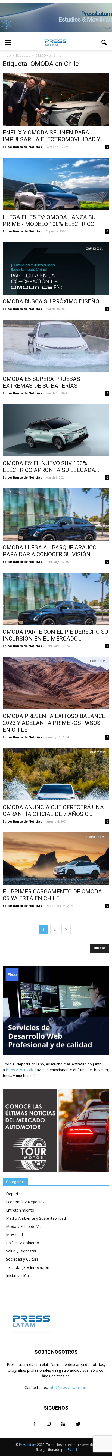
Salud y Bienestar (21, 1251)
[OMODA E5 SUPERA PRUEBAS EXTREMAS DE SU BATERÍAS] (56, 346)
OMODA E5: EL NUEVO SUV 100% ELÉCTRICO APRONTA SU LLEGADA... (51, 466)
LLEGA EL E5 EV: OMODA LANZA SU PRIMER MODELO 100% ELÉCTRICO (49, 220)
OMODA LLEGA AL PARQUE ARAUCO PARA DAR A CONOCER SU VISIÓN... (50, 551)
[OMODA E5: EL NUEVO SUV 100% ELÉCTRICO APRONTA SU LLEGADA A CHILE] (56, 430)
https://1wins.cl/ (19, 1069)
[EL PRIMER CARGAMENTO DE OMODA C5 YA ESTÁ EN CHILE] (56, 858)
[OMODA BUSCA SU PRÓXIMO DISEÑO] (56, 268)
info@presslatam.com (68, 1387)
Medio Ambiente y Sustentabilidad (36, 1218)
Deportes (14, 1193)
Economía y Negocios (25, 1201)
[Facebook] (34, 1424)
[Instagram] (48, 1424)
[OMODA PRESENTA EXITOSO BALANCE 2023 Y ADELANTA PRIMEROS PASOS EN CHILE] (56, 683)
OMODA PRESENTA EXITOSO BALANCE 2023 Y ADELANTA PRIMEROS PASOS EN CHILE (54, 723)
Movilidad (14, 1234)
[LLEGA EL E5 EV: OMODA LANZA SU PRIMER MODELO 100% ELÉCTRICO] (56, 184)
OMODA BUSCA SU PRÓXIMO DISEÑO (51, 301)
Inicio (7, 55)
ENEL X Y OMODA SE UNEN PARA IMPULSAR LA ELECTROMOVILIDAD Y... (53, 136)
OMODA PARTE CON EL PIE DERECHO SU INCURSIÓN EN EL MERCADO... (55, 635)
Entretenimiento (20, 1210)
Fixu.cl (72, 1449)
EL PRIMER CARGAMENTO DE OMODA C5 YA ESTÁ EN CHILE (52, 895)
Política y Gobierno (22, 1242)
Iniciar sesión (17, 1275)
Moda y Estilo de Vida (25, 1226)
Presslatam (27, 1444)
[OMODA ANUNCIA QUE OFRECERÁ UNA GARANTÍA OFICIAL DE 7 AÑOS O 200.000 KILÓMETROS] (56, 774)
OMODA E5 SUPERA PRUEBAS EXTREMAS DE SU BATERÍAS (41, 382)
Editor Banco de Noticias (22, 147)
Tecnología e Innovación (27, 1267)
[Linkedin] (63, 1424)
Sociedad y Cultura (22, 1259)
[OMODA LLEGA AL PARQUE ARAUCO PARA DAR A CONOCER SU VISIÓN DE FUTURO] (56, 514)
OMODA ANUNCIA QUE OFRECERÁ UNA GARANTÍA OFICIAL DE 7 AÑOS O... (53, 810)
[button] (104, 42)
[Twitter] (78, 1424)
